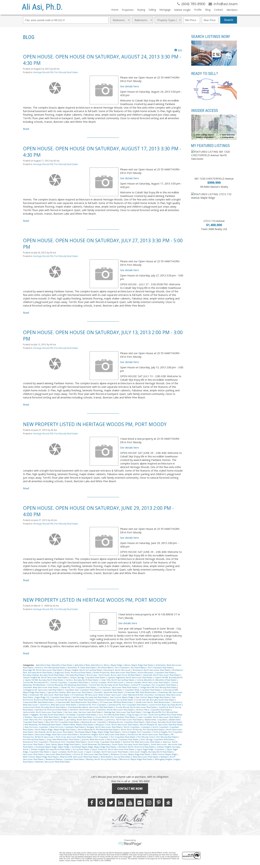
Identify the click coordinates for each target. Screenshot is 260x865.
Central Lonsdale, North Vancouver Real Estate (147, 682)
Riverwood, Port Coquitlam (36, 742)
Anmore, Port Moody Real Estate (50, 667)
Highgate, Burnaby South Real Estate (48, 714)
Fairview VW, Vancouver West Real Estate (75, 700)
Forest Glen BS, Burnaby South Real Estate (155, 700)
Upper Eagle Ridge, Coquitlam (151, 749)
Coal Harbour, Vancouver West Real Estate (118, 687)
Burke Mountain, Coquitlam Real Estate (156, 672)
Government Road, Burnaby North (165, 705)
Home (114, 9)
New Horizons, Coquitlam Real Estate (67, 727)
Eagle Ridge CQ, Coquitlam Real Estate (53, 697)
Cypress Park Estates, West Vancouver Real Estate (70, 692)
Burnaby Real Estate (75, 675)
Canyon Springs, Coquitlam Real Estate (88, 677)
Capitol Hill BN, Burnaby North (169, 677)
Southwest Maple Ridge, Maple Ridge (52, 747)
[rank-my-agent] (168, 802)
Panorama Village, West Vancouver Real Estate (56, 734)
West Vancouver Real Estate (146, 757)
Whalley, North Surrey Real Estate (102, 759)
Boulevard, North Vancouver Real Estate (152, 670)
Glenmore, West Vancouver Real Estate (58, 705)
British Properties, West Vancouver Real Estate (115, 672)
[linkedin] (120, 802)
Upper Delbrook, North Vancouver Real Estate (113, 749)
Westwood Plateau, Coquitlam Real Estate (65, 759)
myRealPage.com (130, 843)
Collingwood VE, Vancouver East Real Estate (43, 690)
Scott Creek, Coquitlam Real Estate (104, 742)
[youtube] (130, 802)
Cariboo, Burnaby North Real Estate (82, 680)
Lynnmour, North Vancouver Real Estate (124, 719)
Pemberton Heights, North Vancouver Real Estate (103, 734)
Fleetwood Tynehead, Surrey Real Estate (115, 700)
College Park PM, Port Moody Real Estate (158, 687)
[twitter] (111, 802)
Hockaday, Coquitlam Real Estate (81, 714)
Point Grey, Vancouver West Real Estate (74, 737)
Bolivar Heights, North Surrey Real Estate (84, 670)
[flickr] (139, 802)
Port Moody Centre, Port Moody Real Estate (157, 737)
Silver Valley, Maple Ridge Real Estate (63, 744)
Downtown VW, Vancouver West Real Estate (50, 695)
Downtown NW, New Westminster (141, 692)
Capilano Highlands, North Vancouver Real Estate (130, 677)
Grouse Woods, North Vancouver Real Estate (136, 707)
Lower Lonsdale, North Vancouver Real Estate (158, 717)
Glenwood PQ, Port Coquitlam (92, 705)
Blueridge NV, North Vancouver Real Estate (43, 670)
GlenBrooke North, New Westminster (153, 702)
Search (228, 19)
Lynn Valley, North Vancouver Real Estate (84, 719)
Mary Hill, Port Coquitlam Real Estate (62, 722)
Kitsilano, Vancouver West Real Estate (42, 717)
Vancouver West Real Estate (59, 754)
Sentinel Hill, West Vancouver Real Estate (142, 742)
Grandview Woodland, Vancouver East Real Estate (91, 707)
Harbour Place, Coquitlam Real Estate (153, 709)
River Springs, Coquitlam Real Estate (157, 739)
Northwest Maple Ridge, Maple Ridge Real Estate (97, 732)
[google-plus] (101, 802)
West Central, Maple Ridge (164, 754)
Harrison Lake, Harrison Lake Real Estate (83, 712)
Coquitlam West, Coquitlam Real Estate (143, 690)
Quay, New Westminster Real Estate (63, 739)
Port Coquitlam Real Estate (123, 737)
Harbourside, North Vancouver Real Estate (43, 712)
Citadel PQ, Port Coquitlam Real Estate (78, 687)
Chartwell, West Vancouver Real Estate (41, 687)
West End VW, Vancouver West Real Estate (79, 757)
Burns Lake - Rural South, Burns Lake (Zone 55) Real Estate (114, 675)
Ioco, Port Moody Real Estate (112, 714)
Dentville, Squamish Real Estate (109, 692)
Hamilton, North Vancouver (83, 709)
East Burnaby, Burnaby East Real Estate (90, 697)
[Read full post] (55, 88)
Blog (207, 9)
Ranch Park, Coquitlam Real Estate (123, 739)
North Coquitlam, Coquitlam (137, 727)
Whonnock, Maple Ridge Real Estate (136, 759)
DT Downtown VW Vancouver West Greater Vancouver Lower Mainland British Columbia (112, 695)
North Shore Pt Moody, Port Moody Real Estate (143, 729)
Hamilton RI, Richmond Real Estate (51, 709)
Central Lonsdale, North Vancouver (107, 682)
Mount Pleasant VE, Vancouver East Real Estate (161, 724)
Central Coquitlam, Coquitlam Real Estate (69, 682)
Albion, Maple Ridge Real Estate (139, 665)
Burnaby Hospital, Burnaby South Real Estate (44, 675)
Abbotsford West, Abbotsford (88, 665)
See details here (129, 86)
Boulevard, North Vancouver (117, 670)
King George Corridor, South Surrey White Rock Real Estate (154, 714)
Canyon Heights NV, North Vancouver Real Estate (45, 677)
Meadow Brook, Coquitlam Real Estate (127, 722)
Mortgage (165, 9)
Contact (218, 9)
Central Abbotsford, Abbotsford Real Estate (156, 680)
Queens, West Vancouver (93, 739)
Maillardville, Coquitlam (156, 719)
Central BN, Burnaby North (35, 682)
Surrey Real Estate (81, 749)
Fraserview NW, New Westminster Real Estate (77, 702)
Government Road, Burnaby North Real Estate (44, 707)
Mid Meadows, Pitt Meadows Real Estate (43, 724)
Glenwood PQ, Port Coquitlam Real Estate (128, 705)
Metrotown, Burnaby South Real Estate (164, 722)
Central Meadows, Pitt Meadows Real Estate (67, 685)
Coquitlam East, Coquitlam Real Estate (82, 690)
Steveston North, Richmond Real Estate (136, 747)
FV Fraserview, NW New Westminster (117, 702)
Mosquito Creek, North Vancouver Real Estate (117, 724)
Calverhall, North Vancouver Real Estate (161, 675)
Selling (152, 9)
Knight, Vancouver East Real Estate (77, 717)
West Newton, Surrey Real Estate (116, 757)
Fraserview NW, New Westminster (38, 702)
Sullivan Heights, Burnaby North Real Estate (51, 749)
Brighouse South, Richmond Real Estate (73, 672)
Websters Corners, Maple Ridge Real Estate (131, 754)
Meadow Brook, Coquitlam (94, 722)
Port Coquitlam (101, 737)
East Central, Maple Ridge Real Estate (153, 697)
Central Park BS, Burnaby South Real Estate (109, 685)
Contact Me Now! (130, 788)
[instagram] (149, 802)
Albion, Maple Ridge (113, 665)
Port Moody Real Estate (34, 739)
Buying (141, 9)
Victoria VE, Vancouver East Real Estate (91, 754)
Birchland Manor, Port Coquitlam (113, 667)
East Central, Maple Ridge (122, 697)
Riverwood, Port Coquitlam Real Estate (68, 742)
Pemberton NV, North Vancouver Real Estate (148, 734)
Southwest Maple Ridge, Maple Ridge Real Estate (94, 747)
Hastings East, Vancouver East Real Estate (122, 712)
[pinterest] (159, 802)
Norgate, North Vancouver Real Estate (104, 727)
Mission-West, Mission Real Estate (78, 724)
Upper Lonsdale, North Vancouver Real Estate (107, 752)
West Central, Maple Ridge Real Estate (41, 757)
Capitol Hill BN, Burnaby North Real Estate (44, 680)
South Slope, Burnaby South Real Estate (130, 744)
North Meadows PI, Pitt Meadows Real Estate (98, 729)
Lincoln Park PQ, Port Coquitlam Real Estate (115, 717)
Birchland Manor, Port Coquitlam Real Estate (152, 667)
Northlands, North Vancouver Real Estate (54, 732)
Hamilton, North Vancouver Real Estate (115, 709)
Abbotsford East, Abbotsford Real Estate (54, 665)
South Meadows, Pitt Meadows (96, 744)
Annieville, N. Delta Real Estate (82, 667)
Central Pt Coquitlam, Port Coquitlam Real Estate (154, 685)
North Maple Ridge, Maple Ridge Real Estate (55, 729)
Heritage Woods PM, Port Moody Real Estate (55, 72)
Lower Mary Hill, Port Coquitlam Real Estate (43, 719)
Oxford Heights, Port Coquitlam (137, 732)
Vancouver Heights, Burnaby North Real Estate (151, 752)
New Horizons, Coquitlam (37, 727)
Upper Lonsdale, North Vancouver (68, 752)
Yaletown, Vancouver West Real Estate (52, 762)
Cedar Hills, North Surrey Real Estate (117, 680)
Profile (198, 9)
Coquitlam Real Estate (112, 690)
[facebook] (92, 802)
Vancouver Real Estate (33, 754)
